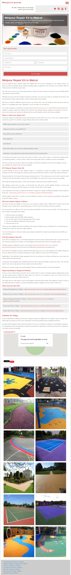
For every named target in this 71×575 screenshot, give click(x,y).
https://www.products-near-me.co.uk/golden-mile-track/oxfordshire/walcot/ (42, 311)
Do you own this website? (27, 343)
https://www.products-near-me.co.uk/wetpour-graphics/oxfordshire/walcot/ (31, 192)
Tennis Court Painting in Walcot (12, 571)
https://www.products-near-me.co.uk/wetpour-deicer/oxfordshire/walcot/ (45, 294)
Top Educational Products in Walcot (13, 562)
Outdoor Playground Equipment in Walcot (15, 563)
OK (47, 343)
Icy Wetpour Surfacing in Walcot (12, 567)
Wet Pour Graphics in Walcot (11, 569)
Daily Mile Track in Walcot (10, 573)
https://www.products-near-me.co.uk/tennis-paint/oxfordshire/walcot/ (40, 306)
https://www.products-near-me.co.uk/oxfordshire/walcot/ (45, 108)
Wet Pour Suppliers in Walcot (11, 565)
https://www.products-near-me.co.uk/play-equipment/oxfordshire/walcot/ (45, 289)
